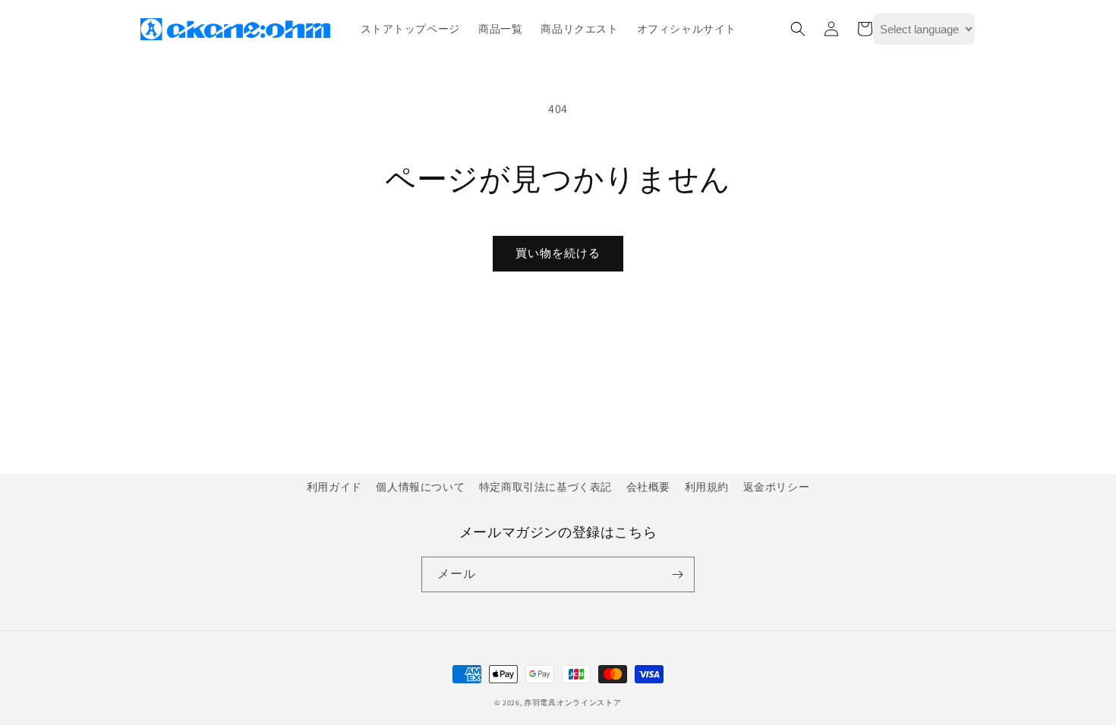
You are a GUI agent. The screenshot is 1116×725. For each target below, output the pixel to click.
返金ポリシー (776, 487)
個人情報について (420, 487)
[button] (798, 29)
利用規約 (707, 487)
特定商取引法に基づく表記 (545, 487)
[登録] (677, 574)
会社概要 (648, 487)
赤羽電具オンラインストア (572, 703)
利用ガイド (334, 487)
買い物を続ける (558, 253)
